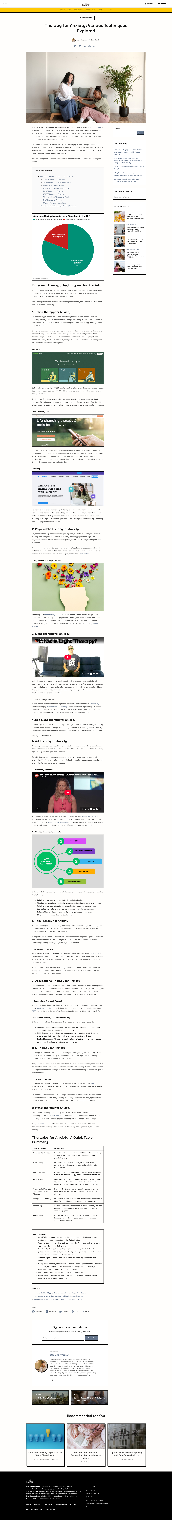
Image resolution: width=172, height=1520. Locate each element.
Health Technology (92, 1494)
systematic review (44, 1008)
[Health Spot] (85, 4)
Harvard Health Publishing (57, 706)
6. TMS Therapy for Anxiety (53, 194)
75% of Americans (43, 1124)
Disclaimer (49, 1505)
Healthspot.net (34, 1486)
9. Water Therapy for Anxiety (54, 203)
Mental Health (65, 10)
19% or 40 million (94, 127)
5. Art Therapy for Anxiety (53, 191)
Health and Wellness (93, 1487)
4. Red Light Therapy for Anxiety (56, 188)
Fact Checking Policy (34, 1509)
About (28, 1505)
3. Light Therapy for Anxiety (54, 185)
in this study (94, 704)
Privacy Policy (61, 1505)
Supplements (78, 10)
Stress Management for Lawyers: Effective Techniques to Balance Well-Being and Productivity (128, 160)
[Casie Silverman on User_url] (52, 1380)
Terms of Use (50, 1509)
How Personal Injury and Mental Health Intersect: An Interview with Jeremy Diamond (128, 152)
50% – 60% (95, 953)
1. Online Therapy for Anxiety (54, 179)
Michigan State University (58, 822)
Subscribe (162, 4)
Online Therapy (91, 1497)
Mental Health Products (94, 1500)
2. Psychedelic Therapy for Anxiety (57, 182)
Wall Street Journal (53, 1115)
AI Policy (73, 1505)
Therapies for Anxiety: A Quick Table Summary (58, 206)
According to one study (91, 816)
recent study (49, 615)
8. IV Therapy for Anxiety (52, 200)
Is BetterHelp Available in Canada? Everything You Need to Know (58, 1299)
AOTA (34, 1011)
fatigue (93, 1083)
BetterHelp (90, 10)
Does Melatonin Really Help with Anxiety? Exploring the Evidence (58, 1296)
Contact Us (38, 1505)
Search (117, 128)
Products (108, 10)
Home (5, 4)
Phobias (89, 1507)
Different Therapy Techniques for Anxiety (57, 176)
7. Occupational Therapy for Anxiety (57, 197)
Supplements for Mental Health (97, 1504)
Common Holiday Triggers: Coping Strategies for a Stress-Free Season (60, 1293)
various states (84, 554)
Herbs (100, 10)
